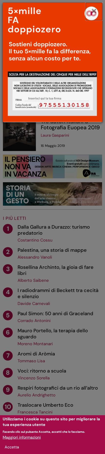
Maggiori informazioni (22, 437)
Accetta (12, 447)
